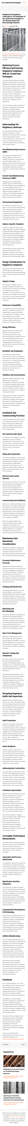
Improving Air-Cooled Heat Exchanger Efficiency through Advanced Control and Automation (13, 1098)
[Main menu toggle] (24, 2)
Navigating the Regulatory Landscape (11, 54)
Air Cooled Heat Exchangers (11, 3)
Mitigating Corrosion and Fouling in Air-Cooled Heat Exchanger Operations (13, 1071)
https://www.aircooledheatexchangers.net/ (13, 1039)
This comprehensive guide (16, 1117)
